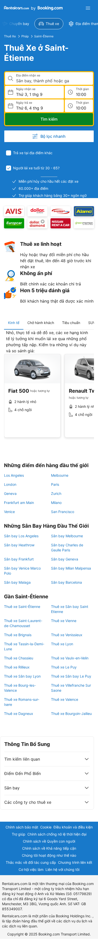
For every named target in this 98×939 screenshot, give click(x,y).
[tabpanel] (49, 388)
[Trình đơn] (88, 8)
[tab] (13, 322)
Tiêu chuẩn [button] (71, 322)
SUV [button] (91, 322)
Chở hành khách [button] (40, 322)
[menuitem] (48, 23)
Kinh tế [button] (13, 322)
